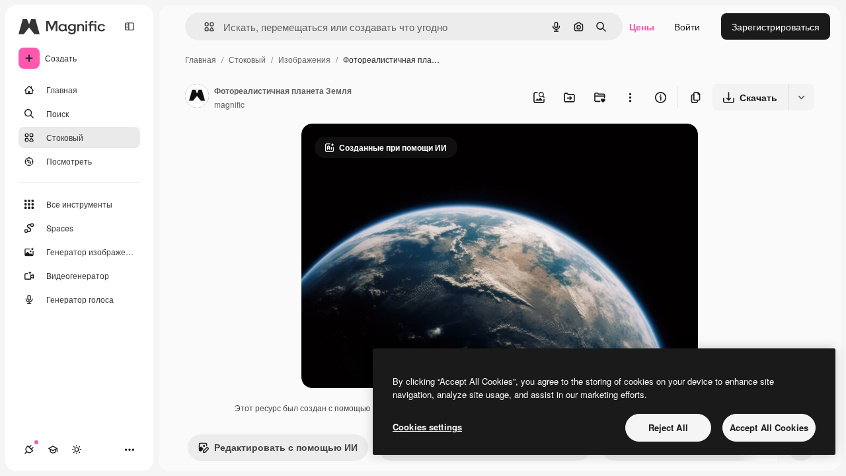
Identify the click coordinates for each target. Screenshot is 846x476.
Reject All (668, 427)
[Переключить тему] (76, 449)
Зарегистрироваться (776, 26)
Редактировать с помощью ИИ (286, 447)
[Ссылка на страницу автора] (197, 97)
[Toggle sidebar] (129, 26)
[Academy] (52, 449)
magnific (229, 104)
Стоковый (247, 59)
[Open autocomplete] (204, 27)
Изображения (304, 59)
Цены (641, 26)
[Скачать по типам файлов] (801, 97)
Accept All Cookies (769, 427)
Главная (200, 59)
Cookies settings (427, 426)
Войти (687, 26)
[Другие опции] (630, 97)
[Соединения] (29, 449)
